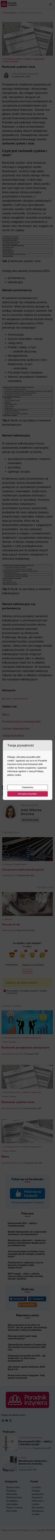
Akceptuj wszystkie (28, 794)
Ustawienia (28, 787)
